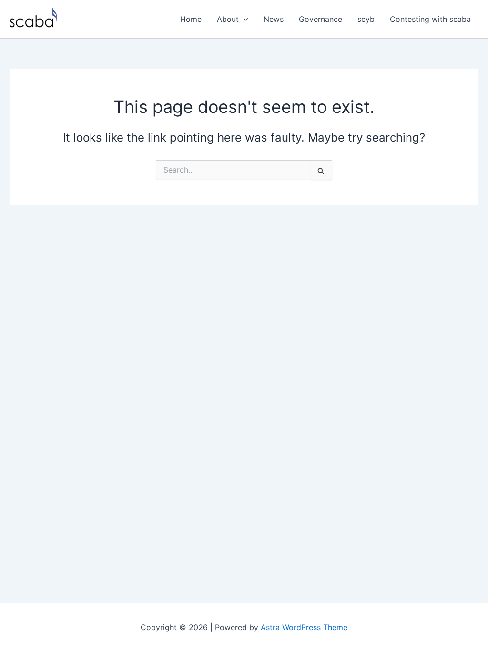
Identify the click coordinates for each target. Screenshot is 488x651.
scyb (366, 19)
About (228, 19)
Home (191, 19)
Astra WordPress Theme (304, 627)
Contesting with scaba (430, 19)
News (274, 19)
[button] (243, 19)
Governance (320, 19)
